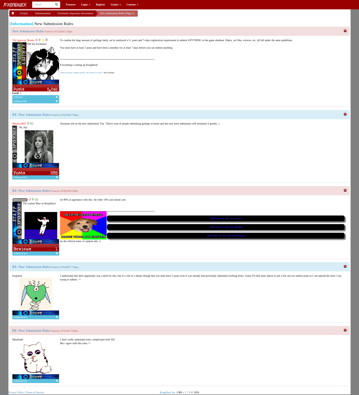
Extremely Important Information (75, 13)
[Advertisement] (168, 15)
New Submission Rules (28, 31)
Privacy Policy (16, 392)
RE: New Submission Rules (31, 114)
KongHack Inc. (168, 392)
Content (131, 4)
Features (71, 4)
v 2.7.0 (186, 392)
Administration (43, 13)
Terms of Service (35, 392)
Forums (24, 13)
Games (115, 4)
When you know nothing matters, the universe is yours (81, 73)
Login (84, 4)
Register (100, 4)
